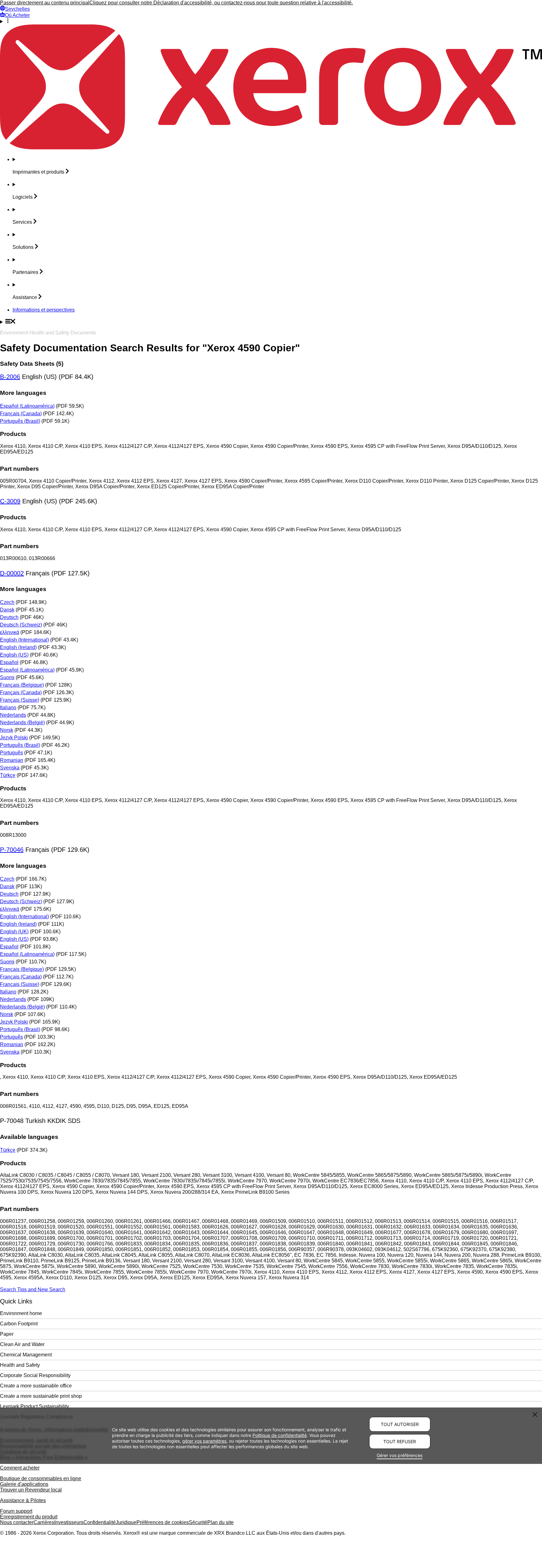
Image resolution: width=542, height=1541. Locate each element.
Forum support (16, 1511)
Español (9, 662)
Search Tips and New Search (32, 1289)
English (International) (24, 639)
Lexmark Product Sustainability (34, 1406)
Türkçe (7, 775)
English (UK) (14, 931)
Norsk (6, 730)
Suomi (7, 677)
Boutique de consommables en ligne (40, 1478)
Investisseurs (68, 1522)
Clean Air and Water (22, 1344)
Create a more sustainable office (36, 1385)
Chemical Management (26, 1354)
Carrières (44, 1522)
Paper (6, 1334)
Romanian (11, 760)
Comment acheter (20, 1467)
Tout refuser (399, 1441)
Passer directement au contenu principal (44, 2)
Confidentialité (99, 1522)
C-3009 (10, 501)
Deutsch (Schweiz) (21, 624)
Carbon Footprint (19, 1323)
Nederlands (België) (22, 722)
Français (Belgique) (22, 685)
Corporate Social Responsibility (35, 1375)
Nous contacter (17, 1522)
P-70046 (12, 849)
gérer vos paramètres (204, 1441)
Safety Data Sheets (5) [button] (31, 363)
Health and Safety (20, 1365)
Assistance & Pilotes (23, 1500)
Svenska (9, 767)
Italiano (8, 707)
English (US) (14, 655)
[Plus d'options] (271, 21)
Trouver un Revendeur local (31, 1489)
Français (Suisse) (19, 700)
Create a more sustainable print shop (41, 1396)
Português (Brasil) (20, 421)
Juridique (126, 1522)
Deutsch (9, 617)
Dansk (7, 609)
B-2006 (10, 376)
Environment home (21, 1313)
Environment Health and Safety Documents (48, 332)
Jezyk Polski (14, 737)
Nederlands (13, 715)
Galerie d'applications (24, 1484)
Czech (7, 602)
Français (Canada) (21, 413)
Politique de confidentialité (279, 1435)
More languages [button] (23, 393)
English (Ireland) (18, 647)
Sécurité (198, 1522)
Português (11, 752)
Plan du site (220, 1522)
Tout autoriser (400, 1424)
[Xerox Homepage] (271, 147)
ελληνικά (9, 632)
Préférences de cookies (162, 1522)
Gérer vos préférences (399, 1455)
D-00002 (12, 573)
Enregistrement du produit (28, 1516)
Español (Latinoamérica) (27, 406)
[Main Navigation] (271, 322)
